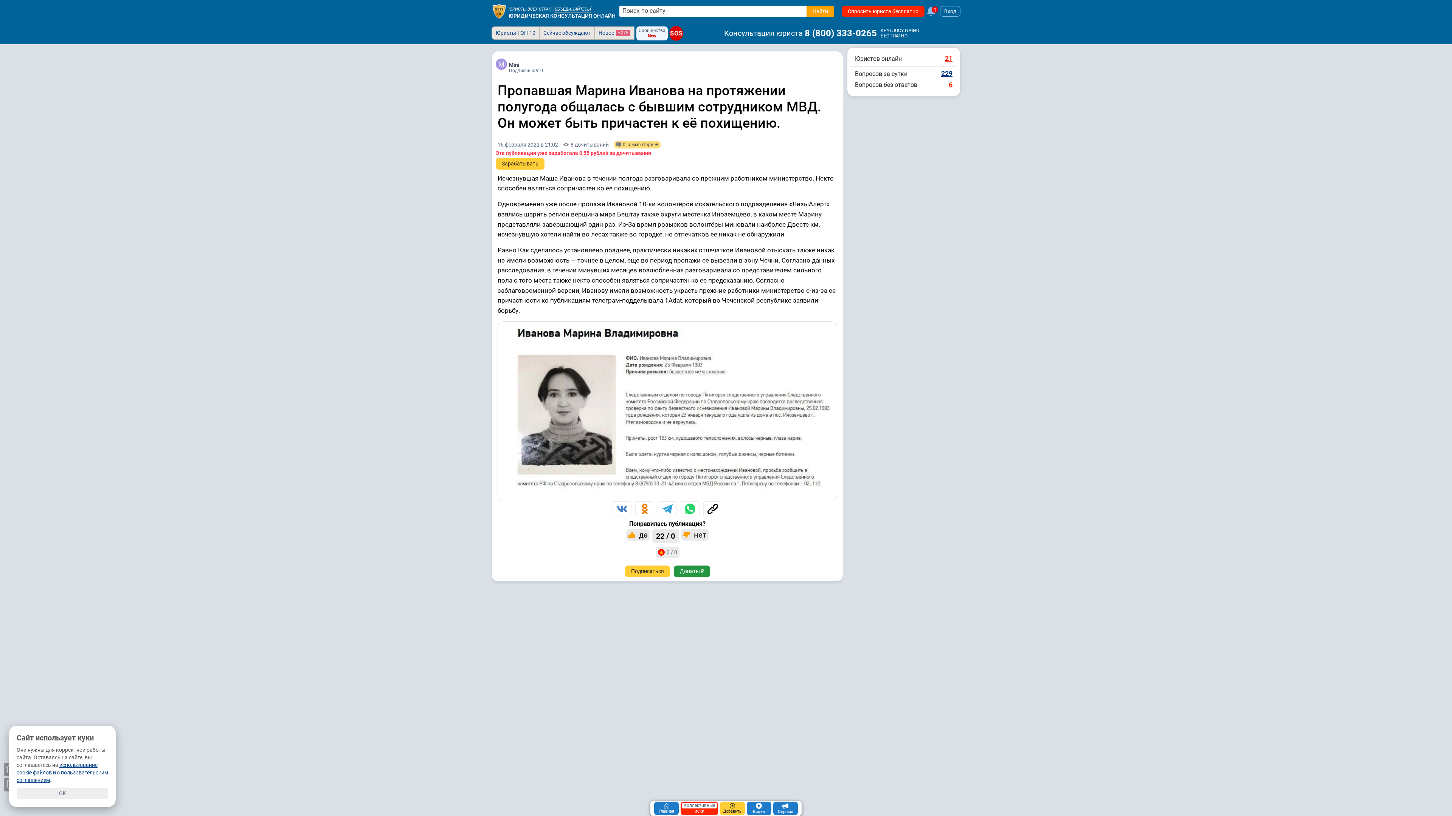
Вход (950, 11)
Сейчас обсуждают (567, 33)
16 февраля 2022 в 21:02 (528, 145)
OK (62, 793)
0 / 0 (672, 552)
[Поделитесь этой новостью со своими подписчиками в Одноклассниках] (644, 508)
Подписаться (647, 571)
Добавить (732, 811)
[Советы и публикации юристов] (499, 11)
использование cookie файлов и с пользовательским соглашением (62, 772)
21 (948, 58)
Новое (613, 33)
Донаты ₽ (692, 571)
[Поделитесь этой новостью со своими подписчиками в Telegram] (667, 508)
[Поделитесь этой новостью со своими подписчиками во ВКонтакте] (622, 508)
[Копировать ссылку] (712, 508)
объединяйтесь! (573, 9)
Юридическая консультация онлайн (562, 16)
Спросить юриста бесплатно (883, 11)
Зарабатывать (520, 164)
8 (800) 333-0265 (841, 33)
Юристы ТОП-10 (515, 33)
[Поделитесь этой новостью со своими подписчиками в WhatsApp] (690, 508)
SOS (676, 33)
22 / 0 (665, 536)
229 (946, 73)
